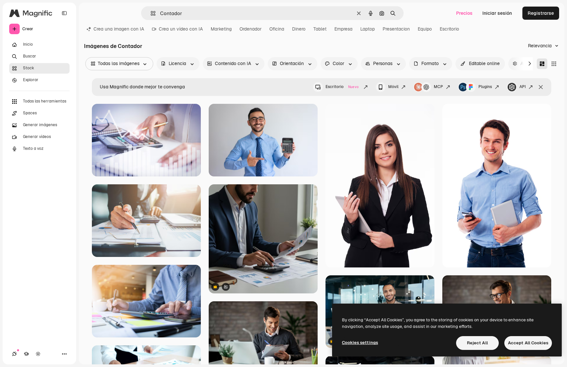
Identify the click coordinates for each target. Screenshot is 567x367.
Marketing (221, 29)
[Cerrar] (540, 87)
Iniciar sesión (497, 13)
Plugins (485, 86)
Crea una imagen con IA (119, 29)
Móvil (393, 86)
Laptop (367, 29)
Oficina (276, 29)
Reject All (477, 343)
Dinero (298, 29)
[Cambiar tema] (38, 354)
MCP (438, 86)
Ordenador (251, 29)
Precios (464, 13)
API (522, 86)
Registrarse (541, 13)
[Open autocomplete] (150, 13)
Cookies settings (360, 342)
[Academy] (26, 354)
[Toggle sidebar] (64, 13)
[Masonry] (542, 63)
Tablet (319, 29)
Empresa (343, 29)
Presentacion (396, 29)
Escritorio (449, 29)
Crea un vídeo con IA (181, 29)
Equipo (425, 29)
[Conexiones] (14, 354)
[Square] (554, 63)
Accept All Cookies (528, 343)
